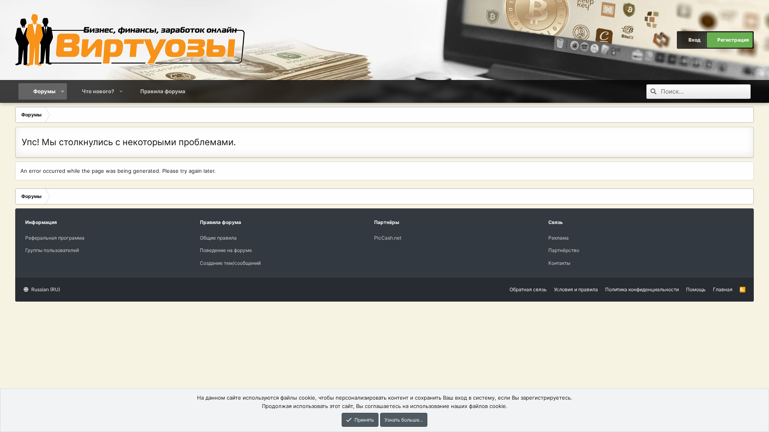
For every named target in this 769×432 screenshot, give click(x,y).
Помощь (696, 289)
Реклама (558, 238)
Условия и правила (576, 289)
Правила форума (162, 91)
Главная (723, 289)
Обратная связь (528, 289)
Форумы (44, 91)
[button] (62, 91)
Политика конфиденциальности (642, 289)
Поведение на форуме (226, 250)
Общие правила (218, 238)
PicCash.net (387, 238)
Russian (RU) (45, 289)
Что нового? (98, 91)
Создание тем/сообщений (230, 263)
